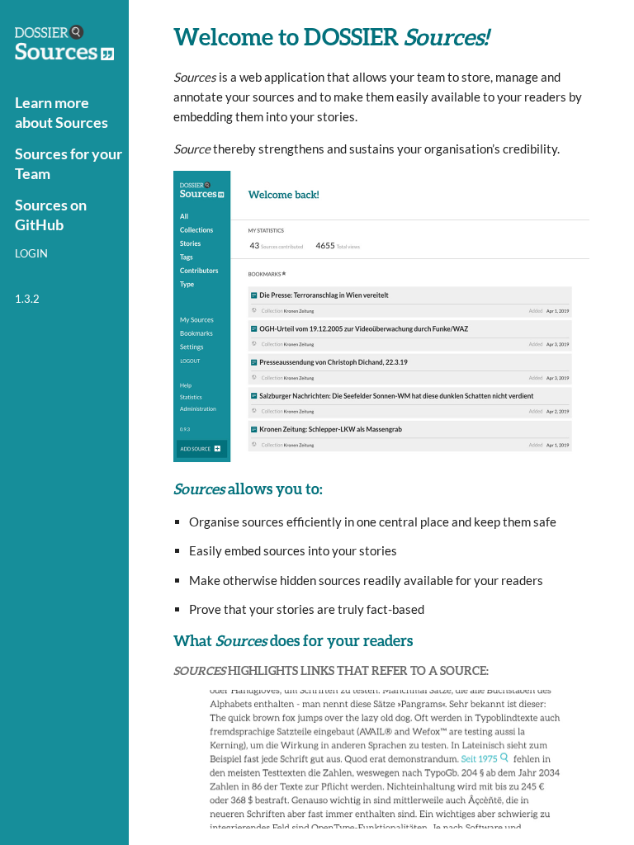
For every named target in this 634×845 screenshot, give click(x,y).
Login (31, 253)
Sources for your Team (68, 163)
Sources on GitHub (51, 215)
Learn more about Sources (61, 112)
